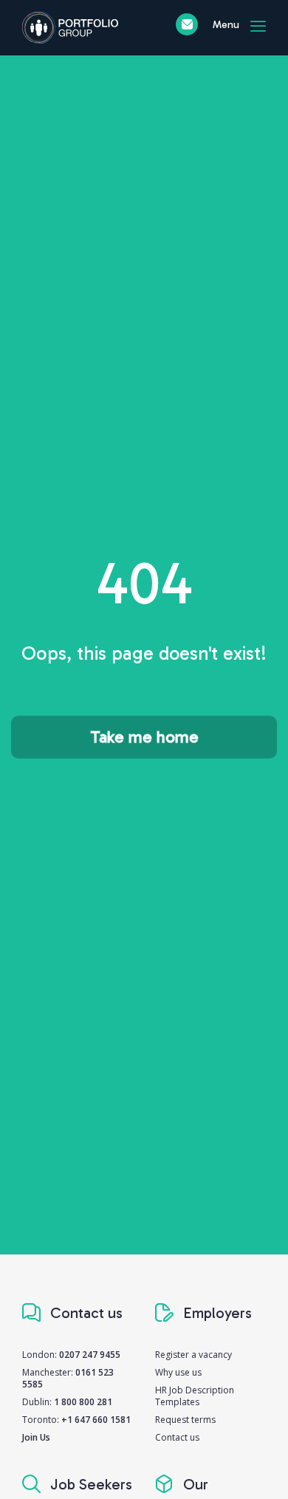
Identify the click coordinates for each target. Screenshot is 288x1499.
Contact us (177, 1437)
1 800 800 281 (83, 1402)
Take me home (144, 737)
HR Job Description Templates (194, 1396)
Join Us (36, 1437)
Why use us (178, 1372)
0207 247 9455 (89, 1354)
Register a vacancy (193, 1354)
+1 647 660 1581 (96, 1419)
